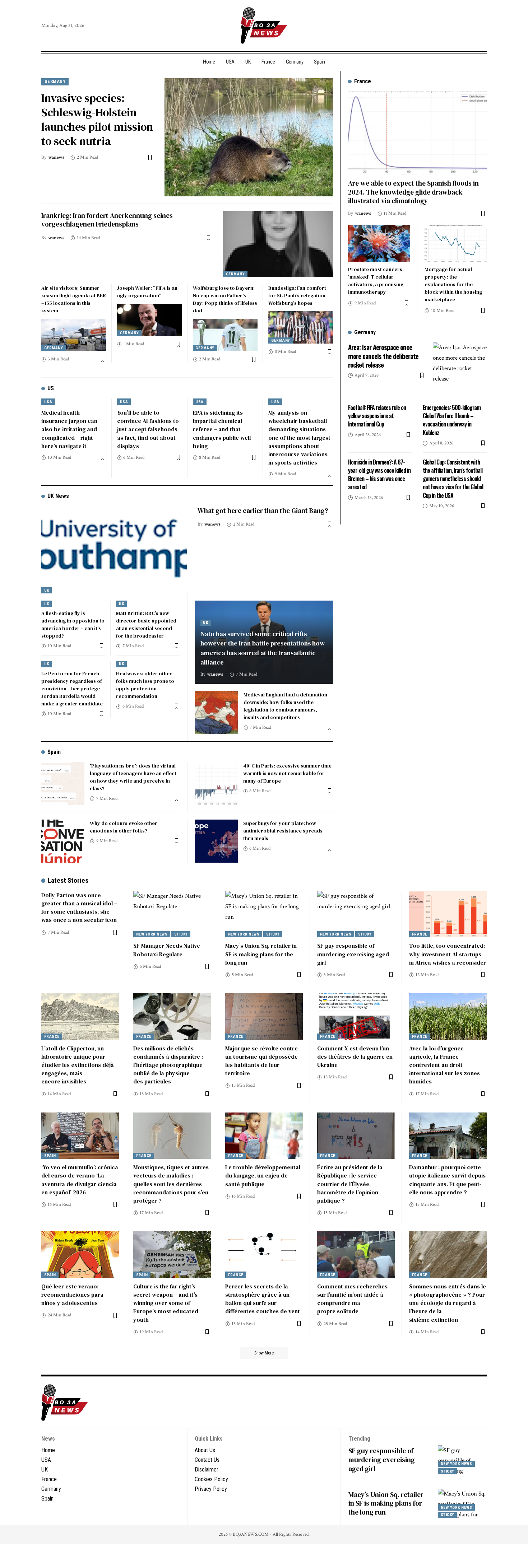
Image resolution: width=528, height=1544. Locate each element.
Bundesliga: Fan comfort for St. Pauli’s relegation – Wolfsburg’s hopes (298, 295)
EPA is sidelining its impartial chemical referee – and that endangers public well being (222, 429)
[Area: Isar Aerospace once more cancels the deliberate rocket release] (460, 369)
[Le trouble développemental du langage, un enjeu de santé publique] (264, 1135)
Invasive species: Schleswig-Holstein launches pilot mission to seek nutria (97, 119)
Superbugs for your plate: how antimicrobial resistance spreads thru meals (283, 831)
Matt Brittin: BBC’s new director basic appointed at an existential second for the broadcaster (146, 624)
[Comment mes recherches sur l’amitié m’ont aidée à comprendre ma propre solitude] (356, 1254)
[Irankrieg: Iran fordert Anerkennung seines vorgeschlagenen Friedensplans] (278, 244)
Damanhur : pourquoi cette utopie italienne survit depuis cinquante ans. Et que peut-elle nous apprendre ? (447, 1179)
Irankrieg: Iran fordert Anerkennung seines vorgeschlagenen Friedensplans (107, 220)
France (419, 934)
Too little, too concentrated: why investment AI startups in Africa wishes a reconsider (447, 954)
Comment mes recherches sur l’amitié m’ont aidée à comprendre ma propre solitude (352, 1298)
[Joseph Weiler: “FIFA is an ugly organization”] (149, 320)
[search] (475, 25)
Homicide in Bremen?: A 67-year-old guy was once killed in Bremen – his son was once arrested (379, 474)
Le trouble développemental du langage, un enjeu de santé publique (262, 1175)
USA (48, 402)
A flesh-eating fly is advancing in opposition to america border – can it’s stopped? (73, 624)
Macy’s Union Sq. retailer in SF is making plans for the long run (261, 954)
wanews (56, 157)
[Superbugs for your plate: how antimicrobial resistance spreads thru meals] (216, 841)
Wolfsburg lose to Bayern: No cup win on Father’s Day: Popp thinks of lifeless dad (225, 299)
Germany (55, 81)
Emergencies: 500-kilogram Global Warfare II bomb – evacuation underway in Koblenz (452, 420)
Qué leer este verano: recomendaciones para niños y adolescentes (72, 1294)
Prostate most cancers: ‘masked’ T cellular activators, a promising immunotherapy (376, 280)
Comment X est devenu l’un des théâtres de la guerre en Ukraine (355, 1056)
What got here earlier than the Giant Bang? (263, 510)
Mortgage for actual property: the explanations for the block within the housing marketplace (453, 284)
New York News (152, 934)
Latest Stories (68, 880)
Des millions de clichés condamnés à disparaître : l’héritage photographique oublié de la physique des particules (168, 1065)
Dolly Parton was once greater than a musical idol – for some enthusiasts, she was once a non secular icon (79, 907)
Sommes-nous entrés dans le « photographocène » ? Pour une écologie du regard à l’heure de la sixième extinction (447, 1303)
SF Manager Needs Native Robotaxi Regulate (166, 950)
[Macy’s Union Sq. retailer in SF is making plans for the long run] (264, 914)
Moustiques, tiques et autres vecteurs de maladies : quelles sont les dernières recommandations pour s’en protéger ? (171, 1183)
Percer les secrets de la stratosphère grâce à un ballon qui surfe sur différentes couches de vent (262, 1298)
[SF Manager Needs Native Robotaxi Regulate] (172, 914)
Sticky (181, 934)
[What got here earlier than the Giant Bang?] (114, 549)
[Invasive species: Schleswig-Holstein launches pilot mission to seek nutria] (249, 137)
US (50, 388)
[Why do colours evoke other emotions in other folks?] (62, 841)
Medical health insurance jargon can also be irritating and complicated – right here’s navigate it (69, 429)
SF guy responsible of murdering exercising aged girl (353, 954)
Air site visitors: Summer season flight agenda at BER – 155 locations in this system (73, 299)
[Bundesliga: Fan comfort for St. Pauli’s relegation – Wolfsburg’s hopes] (300, 327)
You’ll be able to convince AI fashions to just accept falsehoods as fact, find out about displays (148, 429)
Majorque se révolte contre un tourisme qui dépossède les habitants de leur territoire (261, 1060)
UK (46, 590)
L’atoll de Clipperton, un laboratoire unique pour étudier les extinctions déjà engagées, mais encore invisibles (77, 1065)
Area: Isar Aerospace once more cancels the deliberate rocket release (383, 355)
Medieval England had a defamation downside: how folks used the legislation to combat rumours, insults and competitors (285, 706)
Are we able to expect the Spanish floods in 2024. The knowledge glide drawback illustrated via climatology (413, 191)
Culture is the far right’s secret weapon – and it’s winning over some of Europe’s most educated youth (165, 1303)
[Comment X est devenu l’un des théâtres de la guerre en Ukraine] (356, 1016)
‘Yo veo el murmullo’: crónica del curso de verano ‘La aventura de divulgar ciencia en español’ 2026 (79, 1179)
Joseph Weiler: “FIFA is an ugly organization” (147, 291)
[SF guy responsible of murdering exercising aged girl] (356, 914)
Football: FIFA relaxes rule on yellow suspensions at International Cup (377, 415)
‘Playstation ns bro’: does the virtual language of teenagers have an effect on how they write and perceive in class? (133, 777)
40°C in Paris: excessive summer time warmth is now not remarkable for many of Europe (287, 773)
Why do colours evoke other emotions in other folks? (123, 827)
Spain (54, 751)
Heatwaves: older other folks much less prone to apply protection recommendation (145, 685)
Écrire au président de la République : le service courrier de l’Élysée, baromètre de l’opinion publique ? (350, 1183)
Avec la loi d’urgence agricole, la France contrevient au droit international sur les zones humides (444, 1065)
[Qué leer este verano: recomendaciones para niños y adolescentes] (80, 1254)
